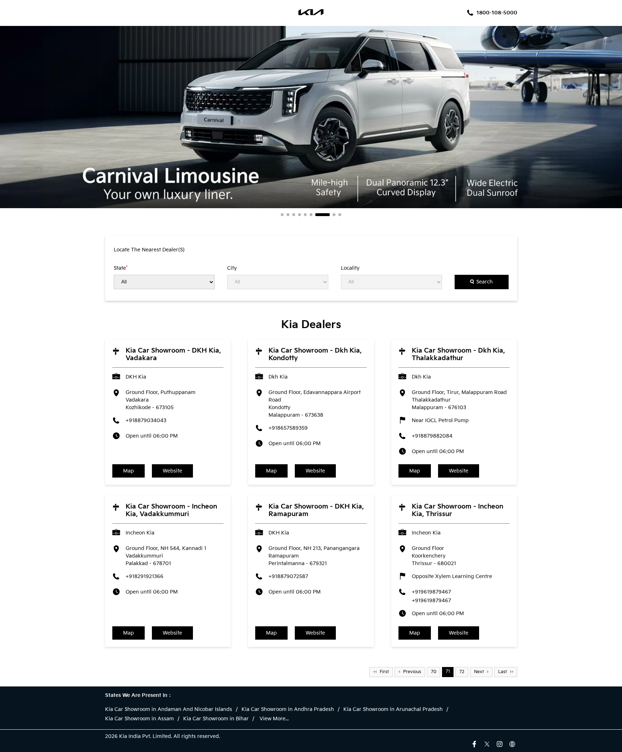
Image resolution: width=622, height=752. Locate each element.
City (232, 268)
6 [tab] (311, 214)
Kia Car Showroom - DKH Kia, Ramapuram (316, 510)
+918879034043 (146, 420)
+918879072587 (288, 576)
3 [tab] (293, 214)
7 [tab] (316, 214)
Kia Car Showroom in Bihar (216, 719)
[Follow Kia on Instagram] (500, 743)
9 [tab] (339, 214)
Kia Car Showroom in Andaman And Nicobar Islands (168, 709)
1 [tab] (282, 214)
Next (479, 672)
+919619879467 (431, 592)
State (120, 268)
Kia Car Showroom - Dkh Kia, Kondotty (315, 354)
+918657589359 (288, 428)
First (384, 672)
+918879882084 (432, 436)
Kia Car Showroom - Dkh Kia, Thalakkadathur (458, 354)
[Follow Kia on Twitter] (487, 743)
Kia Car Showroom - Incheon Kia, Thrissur (457, 510)
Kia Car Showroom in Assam (139, 719)
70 (433, 672)
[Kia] (311, 13)
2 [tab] (288, 214)
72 (461, 672)
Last (502, 672)
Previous (412, 672)
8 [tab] (328, 214)
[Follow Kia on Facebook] (474, 743)
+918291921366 (144, 576)
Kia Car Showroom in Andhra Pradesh (288, 709)
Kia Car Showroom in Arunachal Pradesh (393, 709)
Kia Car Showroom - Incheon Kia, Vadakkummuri (171, 510)
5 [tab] (305, 214)
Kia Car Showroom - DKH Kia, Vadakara (173, 354)
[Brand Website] (512, 743)
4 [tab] (299, 214)
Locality (350, 268)
